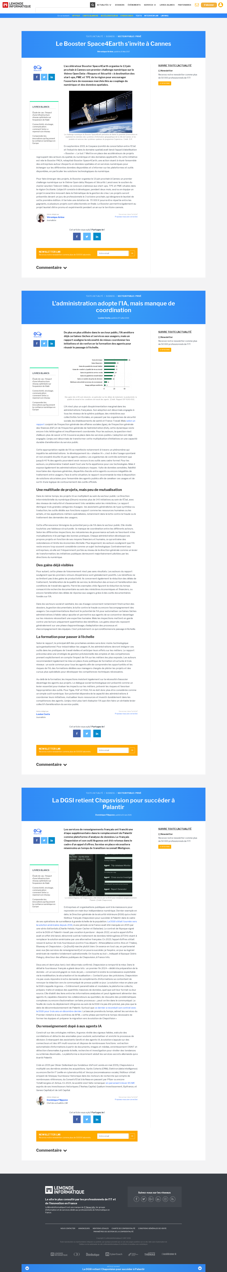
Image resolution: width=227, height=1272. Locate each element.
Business (110, 36)
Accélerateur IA (109, 16)
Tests (139, 16)
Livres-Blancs (167, 5)
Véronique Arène (55, 217)
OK (132, 253)
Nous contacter (68, 1228)
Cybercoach (126, 16)
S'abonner (209, 5)
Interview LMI (151, 16)
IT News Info (89, 1207)
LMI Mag (164, 16)
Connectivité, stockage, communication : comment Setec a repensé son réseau (43, 128)
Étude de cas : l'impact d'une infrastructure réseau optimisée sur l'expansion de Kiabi (42, 116)
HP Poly (76, 16)
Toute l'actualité (94, 36)
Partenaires (184, 5)
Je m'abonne (165, 83)
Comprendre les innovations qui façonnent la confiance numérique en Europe (43, 139)
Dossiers (119, 5)
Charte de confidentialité (123, 1228)
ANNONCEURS (84, 1228)
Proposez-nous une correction (126, 217)
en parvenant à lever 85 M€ (120, 1083)
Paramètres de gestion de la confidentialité (113, 1232)
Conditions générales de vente (152, 1228)
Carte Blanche (90, 16)
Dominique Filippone (57, 1100)
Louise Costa (43, 714)
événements (134, 5)
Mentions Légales (101, 1228)
